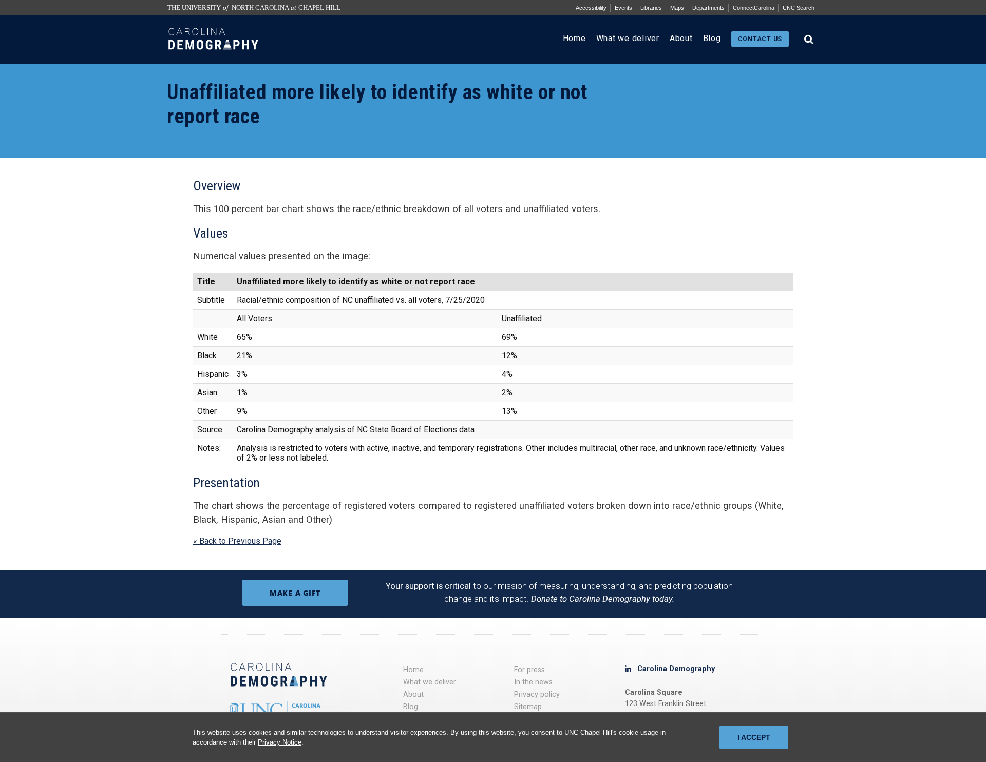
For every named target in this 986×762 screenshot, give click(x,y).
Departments (708, 8)
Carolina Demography (676, 668)
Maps (677, 8)
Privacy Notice (279, 742)
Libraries (651, 8)
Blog (712, 38)
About (681, 38)
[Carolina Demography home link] (213, 59)
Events (623, 8)
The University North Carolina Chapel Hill (253, 7)
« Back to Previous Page (237, 541)
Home (574, 38)
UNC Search (798, 8)
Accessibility (591, 8)
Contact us (760, 39)
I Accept (753, 737)
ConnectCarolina (753, 8)
